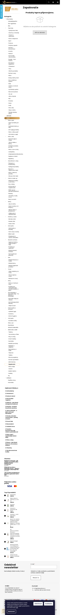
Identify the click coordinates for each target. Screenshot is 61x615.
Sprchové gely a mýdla (12, 139)
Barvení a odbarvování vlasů (13, 169)
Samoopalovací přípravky (12, 254)
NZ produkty (10, 19)
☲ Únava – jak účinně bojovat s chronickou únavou (11, 444)
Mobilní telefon (12, 371)
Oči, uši (10, 94)
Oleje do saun (12, 305)
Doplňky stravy (12, 380)
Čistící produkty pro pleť (13, 123)
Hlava (9, 75)
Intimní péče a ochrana (12, 308)
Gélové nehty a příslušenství (12, 210)
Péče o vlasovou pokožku (12, 173)
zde (17, 607)
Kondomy (10, 314)
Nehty (9, 201)
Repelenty (11, 158)
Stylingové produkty (13, 166)
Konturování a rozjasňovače (12, 187)
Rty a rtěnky (11, 184)
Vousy (9, 269)
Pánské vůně (11, 221)
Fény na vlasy (11, 336)
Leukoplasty (11, 152)
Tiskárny (10, 332)
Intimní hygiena (12, 316)
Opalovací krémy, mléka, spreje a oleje (13, 243)
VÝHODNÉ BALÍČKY (12, 21)
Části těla (10, 28)
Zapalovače (11, 364)
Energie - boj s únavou (12, 60)
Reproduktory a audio (12, 350)
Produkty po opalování (11, 247)
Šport (9, 41)
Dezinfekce (11, 325)
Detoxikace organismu (11, 63)
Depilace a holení (12, 156)
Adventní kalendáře (13, 327)
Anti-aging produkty (13, 129)
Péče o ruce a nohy (13, 149)
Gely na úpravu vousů (12, 275)
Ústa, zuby (11, 107)
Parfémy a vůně (12, 217)
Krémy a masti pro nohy (13, 283)
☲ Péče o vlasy (9, 440)
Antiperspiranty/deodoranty (14, 154)
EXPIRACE (9, 378)
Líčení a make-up (12, 178)
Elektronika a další (12, 329)
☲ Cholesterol (9, 393)
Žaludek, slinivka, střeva (12, 113)
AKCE (8, 118)
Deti (9, 257)
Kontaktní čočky (12, 320)
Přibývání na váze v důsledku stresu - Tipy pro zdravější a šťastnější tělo (11, 468)
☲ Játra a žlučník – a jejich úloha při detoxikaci (11, 412)
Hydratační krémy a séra (13, 126)
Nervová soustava (13, 92)
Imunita (10, 51)
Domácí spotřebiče (13, 359)
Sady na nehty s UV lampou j (13, 206)
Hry (9, 375)
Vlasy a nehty (11, 110)
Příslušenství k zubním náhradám (13, 237)
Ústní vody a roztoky (13, 231)
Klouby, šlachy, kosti (13, 78)
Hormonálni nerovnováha (11, 56)
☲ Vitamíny (8, 448)
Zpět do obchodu (40, 32)
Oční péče (10, 318)
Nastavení (11, 611)
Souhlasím (48, 604)
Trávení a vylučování (11, 35)
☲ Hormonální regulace (9, 399)
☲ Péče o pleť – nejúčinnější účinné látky (10, 436)
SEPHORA (9, 116)
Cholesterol (11, 66)
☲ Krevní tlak (9, 421)
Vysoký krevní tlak (13, 30)
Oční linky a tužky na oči (12, 196)
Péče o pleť (11, 120)
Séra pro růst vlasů (13, 176)
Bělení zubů (11, 234)
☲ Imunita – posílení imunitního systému (11, 407)
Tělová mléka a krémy (12, 143)
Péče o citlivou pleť (13, 132)
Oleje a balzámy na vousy (13, 272)
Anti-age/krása (12, 23)
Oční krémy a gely (13, 134)
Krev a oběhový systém (12, 80)
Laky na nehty (12, 204)
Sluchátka (11, 341)
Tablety (10, 355)
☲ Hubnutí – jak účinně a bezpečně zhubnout (11, 403)
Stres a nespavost (13, 38)
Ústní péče (11, 226)
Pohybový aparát (12, 45)
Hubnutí (10, 53)
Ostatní (10, 369)
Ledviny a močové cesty (13, 86)
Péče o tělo (11, 136)
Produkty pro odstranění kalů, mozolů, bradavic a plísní (13, 288)
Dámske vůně (12, 219)
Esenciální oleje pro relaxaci (13, 299)
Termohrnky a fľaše (13, 334)
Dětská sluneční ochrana (12, 251)
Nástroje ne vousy (13, 278)
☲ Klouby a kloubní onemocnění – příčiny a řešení (11, 417)
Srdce (9, 103)
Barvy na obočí (12, 199)
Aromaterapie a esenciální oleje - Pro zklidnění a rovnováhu (13, 294)
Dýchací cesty (12, 73)
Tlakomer (10, 353)
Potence (10, 43)
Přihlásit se (36, 578)
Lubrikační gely (12, 311)
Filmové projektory (13, 357)
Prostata (10, 101)
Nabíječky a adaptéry (11, 346)
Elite (9, 26)
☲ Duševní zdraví (10, 396)
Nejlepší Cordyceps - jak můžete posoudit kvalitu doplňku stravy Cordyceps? (11, 462)
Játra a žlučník (12, 96)
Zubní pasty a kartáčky (12, 228)
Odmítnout (38, 604)
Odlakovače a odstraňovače (12, 214)
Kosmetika (11, 382)
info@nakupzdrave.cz (39, 588)
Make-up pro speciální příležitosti (13, 190)
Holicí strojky (11, 366)
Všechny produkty (13, 71)
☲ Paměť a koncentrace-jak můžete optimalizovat (11, 430)
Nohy (9, 280)
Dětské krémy (12, 263)
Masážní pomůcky (13, 343)
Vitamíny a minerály (13, 33)
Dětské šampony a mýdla (13, 260)
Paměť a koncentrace (11, 48)
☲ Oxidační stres (10, 426)
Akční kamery (11, 362)
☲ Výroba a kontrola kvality (11, 451)
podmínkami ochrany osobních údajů (43, 572)
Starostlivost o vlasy (13, 161)
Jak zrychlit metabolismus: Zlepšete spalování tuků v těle (12, 474)
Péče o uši (10, 323)
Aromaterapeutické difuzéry (13, 302)
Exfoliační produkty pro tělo (13, 146)
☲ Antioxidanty (9, 391)
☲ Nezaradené (9, 424)
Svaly (9, 105)
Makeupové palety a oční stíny (13, 181)
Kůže (9, 83)
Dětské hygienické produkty (13, 266)
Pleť (9, 98)
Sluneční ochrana (12, 240)
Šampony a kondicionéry (11, 163)
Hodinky (10, 373)
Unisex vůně (11, 223)
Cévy (9, 68)
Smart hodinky (12, 339)
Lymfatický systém (13, 89)
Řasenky (10, 193)
